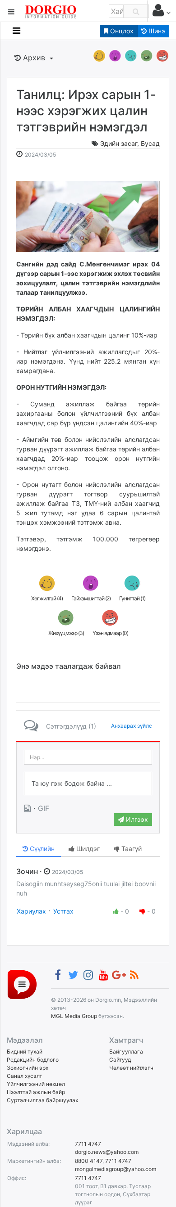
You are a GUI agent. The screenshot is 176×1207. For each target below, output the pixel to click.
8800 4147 (88, 1160)
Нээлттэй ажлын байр (36, 1092)
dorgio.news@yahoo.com (107, 1151)
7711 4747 (88, 1143)
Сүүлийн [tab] (41, 848)
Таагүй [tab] (131, 848)
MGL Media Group (74, 1016)
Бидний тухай (24, 1051)
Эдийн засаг (118, 143)
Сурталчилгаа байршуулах (42, 1100)
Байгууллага (126, 1051)
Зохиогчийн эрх (27, 1067)
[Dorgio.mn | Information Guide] (22, 984)
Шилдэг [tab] (87, 848)
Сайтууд (120, 1059)
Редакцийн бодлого (33, 1059)
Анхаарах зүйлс (131, 725)
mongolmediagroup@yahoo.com (115, 1169)
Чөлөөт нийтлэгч (131, 1067)
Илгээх (136, 819)
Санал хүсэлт (24, 1075)
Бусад (150, 143)
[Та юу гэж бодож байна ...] (88, 783)
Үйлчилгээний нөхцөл (36, 1084)
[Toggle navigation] (16, 30)
